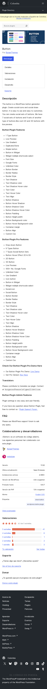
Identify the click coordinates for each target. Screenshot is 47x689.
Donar (28, 624)
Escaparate (29, 597)
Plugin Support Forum (28, 409)
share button (39, 499)
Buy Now (24, 375)
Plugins (27, 605)
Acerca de (6, 597)
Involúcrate (29, 616)
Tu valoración (8, 549)
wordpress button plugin (35, 504)
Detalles (8, 67)
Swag (28, 628)
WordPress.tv (9, 628)
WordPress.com (10, 636)
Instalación (9, 79)
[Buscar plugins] (26, 26)
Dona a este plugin (10, 583)
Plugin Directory (8, 10)
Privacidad (6, 609)
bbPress (7, 644)
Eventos (28, 620)
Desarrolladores (8, 624)
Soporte (8, 91)
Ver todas (41, 549)
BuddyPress (8, 648)
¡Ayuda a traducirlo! (23, 18)
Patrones (28, 609)
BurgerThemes (12, 52)
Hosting (5, 605)
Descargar (8, 59)
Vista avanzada (8, 511)
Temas (27, 601)
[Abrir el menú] (43, 3)
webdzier (11, 456)
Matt (5, 640)
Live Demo (34, 371)
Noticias (5, 601)
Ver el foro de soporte (11, 566)
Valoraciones (10, 73)
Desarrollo (9, 85)
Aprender (6, 616)
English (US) (40, 494)
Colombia (12, 658)
